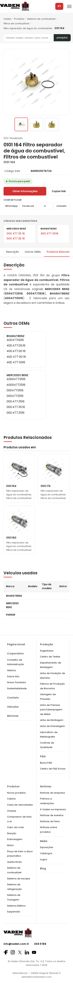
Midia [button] (43, 841)
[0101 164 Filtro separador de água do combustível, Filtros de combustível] (21, 124)
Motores (12, 716)
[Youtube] (34, 952)
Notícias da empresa (52, 792)
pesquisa (62, 37)
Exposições (46, 847)
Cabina (11, 798)
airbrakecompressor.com (36, 977)
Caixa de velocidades (20, 804)
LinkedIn (62, 205)
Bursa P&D (46, 762)
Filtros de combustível (16, 23)
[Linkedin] (27, 952)
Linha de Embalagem (52, 726)
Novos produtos (16, 792)
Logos (43, 859)
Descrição (12, 252)
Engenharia (46, 650)
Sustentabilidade (17, 688)
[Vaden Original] (14, 6)
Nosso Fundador (16, 682)
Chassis (11, 811)
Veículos (13, 707)
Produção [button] (46, 644)
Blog (43, 868)
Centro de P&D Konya (52, 768)
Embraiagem (14, 839)
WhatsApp (11, 205)
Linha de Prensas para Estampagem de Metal (51, 709)
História (11, 670)
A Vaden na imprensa (53, 809)
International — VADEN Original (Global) (35, 973)
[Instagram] (13, 952)
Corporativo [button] (15, 653)
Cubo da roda (15, 827)
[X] (20, 952)
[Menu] (69, 6)
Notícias (45, 786)
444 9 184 (40, 944)
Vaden (7, 19)
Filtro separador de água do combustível (28, 28)
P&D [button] (43, 756)
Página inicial (16, 644)
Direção (11, 833)
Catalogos (46, 853)
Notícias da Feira (50, 821)
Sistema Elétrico (16, 905)
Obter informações (25, 191)
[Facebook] (6, 952)
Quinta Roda (14, 862)
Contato (13, 697)
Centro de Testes (50, 656)
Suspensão (13, 911)
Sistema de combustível (41, 19)
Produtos (19, 19)
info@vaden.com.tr (16, 944)
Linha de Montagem (51, 720)
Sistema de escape (18, 878)
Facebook (28, 205)
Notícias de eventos (51, 815)
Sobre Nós (13, 676)
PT (59, 6)
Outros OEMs (33, 252)
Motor (10, 845)
